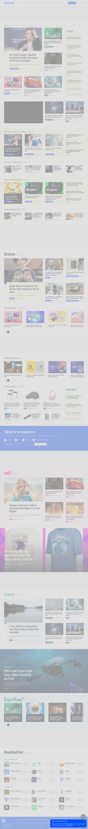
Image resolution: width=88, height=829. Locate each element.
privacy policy (69, 824)
